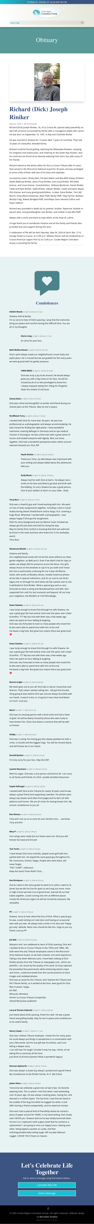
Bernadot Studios (48, 1216)
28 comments (30, 123)
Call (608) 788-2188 (47, 1185)
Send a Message (46, 1193)
